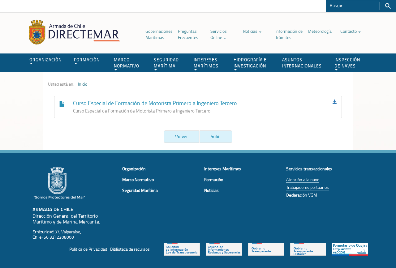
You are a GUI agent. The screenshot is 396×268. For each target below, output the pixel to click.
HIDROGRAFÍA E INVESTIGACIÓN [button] (250, 63)
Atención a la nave (302, 179)
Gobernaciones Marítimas (159, 34)
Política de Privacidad (88, 249)
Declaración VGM (301, 195)
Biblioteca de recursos (130, 249)
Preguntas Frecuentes (188, 34)
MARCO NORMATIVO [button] (126, 63)
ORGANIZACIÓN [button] (45, 59)
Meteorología (320, 31)
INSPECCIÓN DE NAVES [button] (347, 63)
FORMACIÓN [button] (87, 59)
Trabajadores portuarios (307, 187)
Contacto (349, 31)
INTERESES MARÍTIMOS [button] (206, 63)
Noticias (250, 31)
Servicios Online (218, 34)
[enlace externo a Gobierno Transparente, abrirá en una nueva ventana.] (266, 248)
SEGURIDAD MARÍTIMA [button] (166, 63)
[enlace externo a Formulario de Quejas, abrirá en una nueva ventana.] (350, 248)
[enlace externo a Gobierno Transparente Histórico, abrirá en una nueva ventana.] (308, 248)
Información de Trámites (289, 34)
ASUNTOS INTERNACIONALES (302, 63)
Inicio (82, 84)
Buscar (388, 6)
